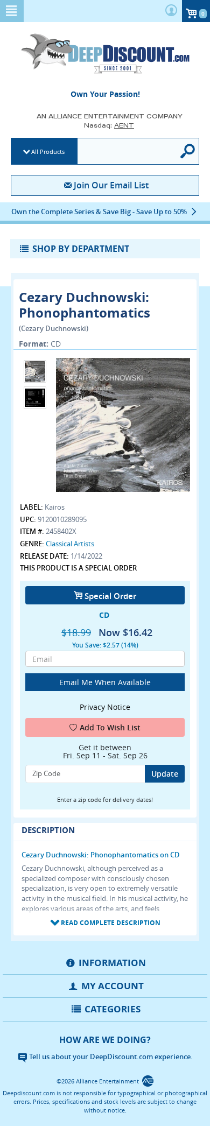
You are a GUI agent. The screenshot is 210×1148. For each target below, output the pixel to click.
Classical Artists (70, 543)
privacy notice (105, 707)
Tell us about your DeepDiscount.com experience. (110, 1056)
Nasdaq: (109, 125)
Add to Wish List (110, 727)
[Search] (188, 151)
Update (164, 774)
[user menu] (171, 11)
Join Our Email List (111, 185)
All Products (48, 151)
